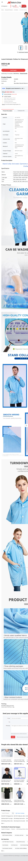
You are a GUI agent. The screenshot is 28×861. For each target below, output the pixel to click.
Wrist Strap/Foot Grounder (19, 821)
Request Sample (23, 73)
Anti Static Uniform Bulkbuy (21, 848)
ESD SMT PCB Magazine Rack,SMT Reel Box (7, 816)
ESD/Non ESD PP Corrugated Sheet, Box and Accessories (13, 818)
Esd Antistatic (5, 845)
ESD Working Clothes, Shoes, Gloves (8, 821)
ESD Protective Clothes (7, 835)
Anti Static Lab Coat (19, 835)
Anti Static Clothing (23, 9)
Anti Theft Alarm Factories (7, 841)
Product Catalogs (20, 813)
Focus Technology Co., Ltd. (17, 855)
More (2, 850)
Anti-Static (16, 9)
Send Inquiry (13, 70)
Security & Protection (9, 9)
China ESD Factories (20, 841)
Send (13, 737)
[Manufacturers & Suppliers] (14, 2)
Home (2, 9)
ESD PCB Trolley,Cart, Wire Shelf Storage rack (20, 816)
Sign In (3, 104)
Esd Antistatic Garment (7, 848)
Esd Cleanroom (14, 845)
